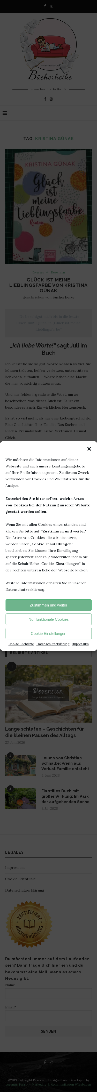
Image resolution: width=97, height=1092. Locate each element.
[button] (89, 448)
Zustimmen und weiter (48, 605)
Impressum (80, 644)
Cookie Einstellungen (48, 633)
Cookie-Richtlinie (21, 644)
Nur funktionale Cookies (48, 619)
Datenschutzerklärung (53, 644)
